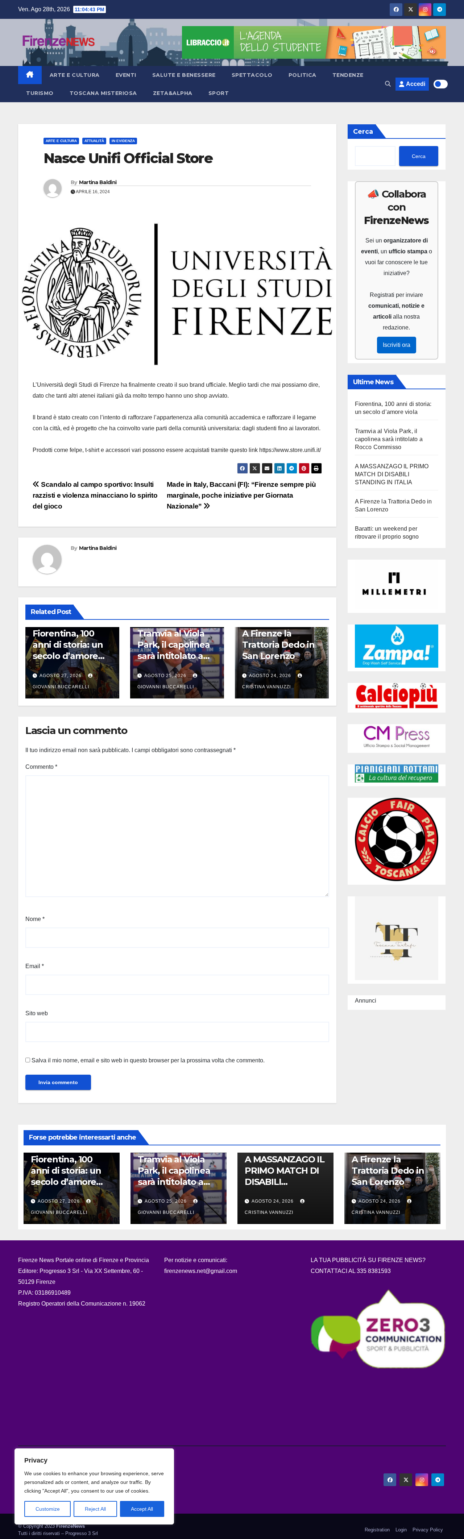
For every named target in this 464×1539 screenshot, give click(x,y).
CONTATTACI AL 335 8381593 (351, 1271)
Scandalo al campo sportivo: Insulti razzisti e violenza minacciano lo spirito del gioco (95, 495)
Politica (302, 75)
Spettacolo (252, 75)
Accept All (142, 1509)
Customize (48, 1509)
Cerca (363, 132)
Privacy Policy (428, 1529)
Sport (218, 93)
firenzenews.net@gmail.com (200, 1271)
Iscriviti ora (396, 345)
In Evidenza (123, 141)
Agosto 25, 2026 (165, 675)
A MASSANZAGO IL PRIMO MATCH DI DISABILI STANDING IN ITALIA (392, 474)
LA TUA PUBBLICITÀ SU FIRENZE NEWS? (369, 1260)
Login (401, 1529)
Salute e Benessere (184, 75)
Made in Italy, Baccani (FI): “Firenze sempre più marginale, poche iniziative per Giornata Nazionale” (241, 495)
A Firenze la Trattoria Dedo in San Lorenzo (278, 644)
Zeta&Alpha (172, 93)
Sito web (36, 1013)
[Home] (30, 75)
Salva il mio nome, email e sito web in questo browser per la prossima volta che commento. (148, 1060)
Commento (41, 767)
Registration (377, 1529)
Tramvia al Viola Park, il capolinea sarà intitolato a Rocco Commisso (389, 439)
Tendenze (348, 75)
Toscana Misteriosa (103, 93)
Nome (35, 919)
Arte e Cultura (75, 75)
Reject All (95, 1509)
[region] (94, 1486)
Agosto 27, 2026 (61, 675)
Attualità (94, 141)
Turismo (40, 93)
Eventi (126, 75)
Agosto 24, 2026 (270, 675)
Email (34, 966)
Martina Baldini (98, 182)
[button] (388, 84)
